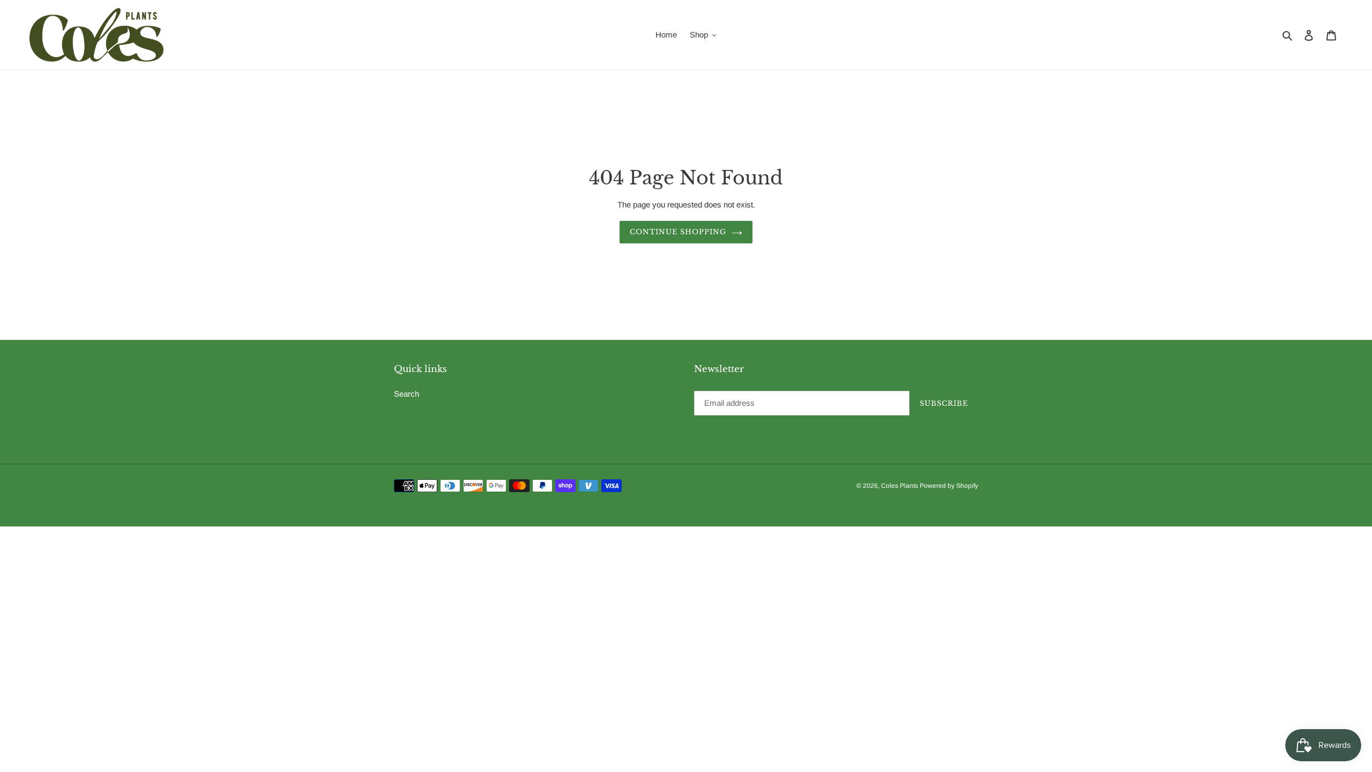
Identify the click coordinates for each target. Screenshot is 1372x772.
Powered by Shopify (949, 485)
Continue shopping (678, 231)
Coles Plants (900, 485)
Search (406, 393)
